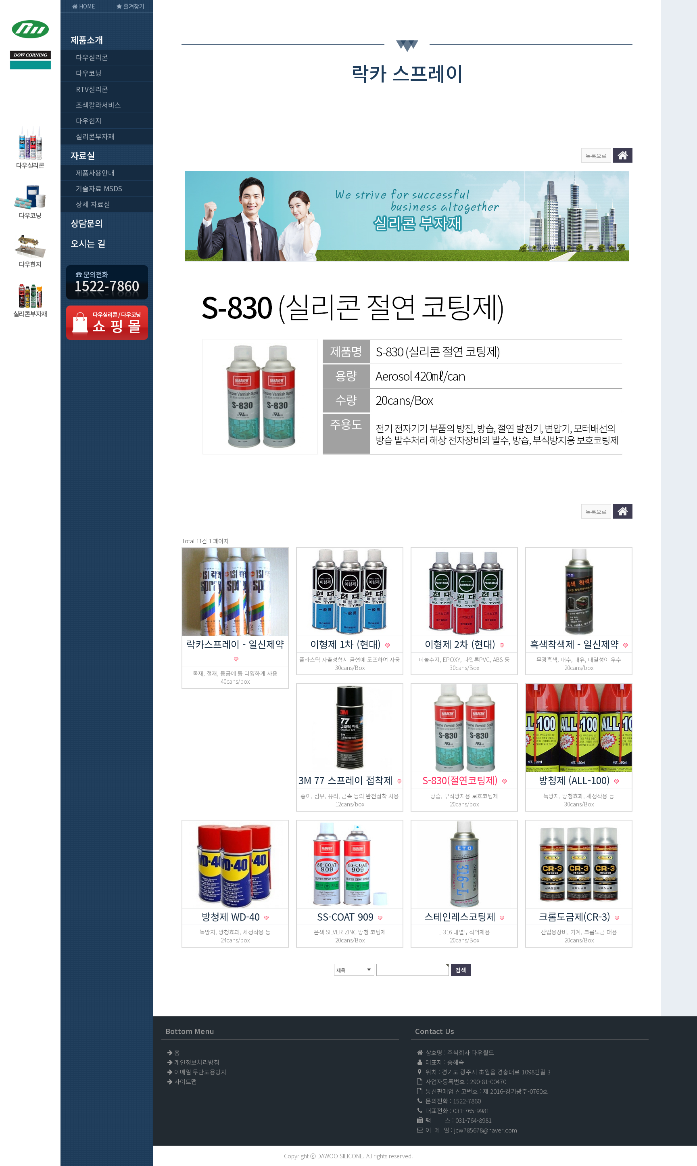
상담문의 (87, 222)
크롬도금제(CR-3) (576, 916)
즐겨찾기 (133, 6)
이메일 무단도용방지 (200, 1072)
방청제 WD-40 (232, 916)
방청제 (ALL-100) (576, 780)
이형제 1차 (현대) (347, 644)
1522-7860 (467, 1101)
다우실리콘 (92, 57)
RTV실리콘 (92, 89)
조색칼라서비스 (98, 105)
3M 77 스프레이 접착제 (346, 780)
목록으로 (596, 156)
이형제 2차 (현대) (461, 644)
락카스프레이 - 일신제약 (235, 644)
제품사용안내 (95, 172)
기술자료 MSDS (99, 188)
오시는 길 (88, 243)
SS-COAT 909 (346, 916)
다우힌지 (89, 120)
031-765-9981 (471, 1110)
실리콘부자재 (95, 136)
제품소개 (87, 39)
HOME (86, 6)
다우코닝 (89, 73)
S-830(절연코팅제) (461, 780)
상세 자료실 (93, 204)
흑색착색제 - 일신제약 (576, 644)
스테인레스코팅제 (461, 916)
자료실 (83, 155)
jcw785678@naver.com (485, 1130)
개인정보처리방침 (196, 1062)
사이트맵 (185, 1081)
